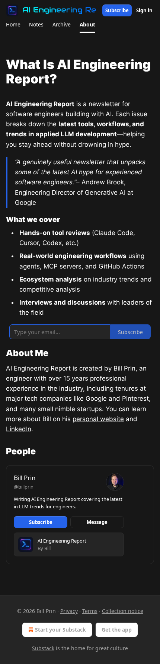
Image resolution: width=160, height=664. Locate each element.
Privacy (69, 610)
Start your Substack (60, 629)
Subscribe (117, 10)
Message (97, 522)
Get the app (117, 629)
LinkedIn (18, 429)
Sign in (144, 10)
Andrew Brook (102, 182)
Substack (43, 648)
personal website (98, 419)
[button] (13, 24)
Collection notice (122, 610)
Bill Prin (25, 477)
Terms (89, 610)
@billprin (23, 486)
